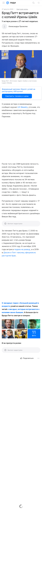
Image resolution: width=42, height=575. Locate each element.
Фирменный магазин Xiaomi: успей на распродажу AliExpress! (18, 90)
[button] (21, 64)
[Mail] (7, 2)
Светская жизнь (22, 9)
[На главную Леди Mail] (12, 2)
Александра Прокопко (18, 26)
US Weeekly (23, 107)
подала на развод (22, 249)
